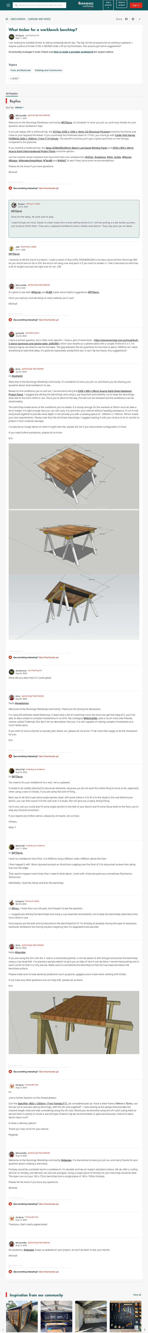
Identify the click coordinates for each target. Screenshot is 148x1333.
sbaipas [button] (20, 1085)
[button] (11, 37)
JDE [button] (18, 247)
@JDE (49, 292)
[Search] (16, 5)
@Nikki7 (62, 160)
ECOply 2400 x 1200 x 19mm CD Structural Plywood (81, 131)
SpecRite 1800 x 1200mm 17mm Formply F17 (43, 1103)
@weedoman (22, 703)
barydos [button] (20, 901)
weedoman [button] (21, 670)
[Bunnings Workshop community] (86, 5)
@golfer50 (17, 376)
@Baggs (13, 160)
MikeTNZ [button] (20, 769)
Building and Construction (48, 70)
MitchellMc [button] (21, 115)
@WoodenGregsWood (30, 160)
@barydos (20, 952)
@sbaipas (66, 1160)
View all (137, 1295)
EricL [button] (18, 369)
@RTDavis (66, 122)
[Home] (7, 19)
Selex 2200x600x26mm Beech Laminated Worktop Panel (76, 147)
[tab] (12, 93)
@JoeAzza (100, 157)
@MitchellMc (91, 718)
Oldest (18, 107)
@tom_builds (114, 157)
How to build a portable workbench (74, 51)
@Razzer (126, 157)
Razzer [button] (21, 204)
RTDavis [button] (20, 35)
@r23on (89, 157)
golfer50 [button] (20, 333)
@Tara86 (47, 160)
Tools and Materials (20, 70)
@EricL (15, 908)
